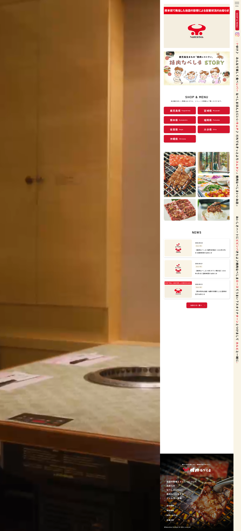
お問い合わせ (172, 515)
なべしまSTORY (175, 489)
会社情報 (170, 505)
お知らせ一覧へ (196, 305)
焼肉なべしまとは (175, 494)
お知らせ (171, 485)
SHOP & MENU (237, 20)
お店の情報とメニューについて (182, 481)
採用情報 (170, 510)
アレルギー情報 (174, 498)
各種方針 (170, 520)
